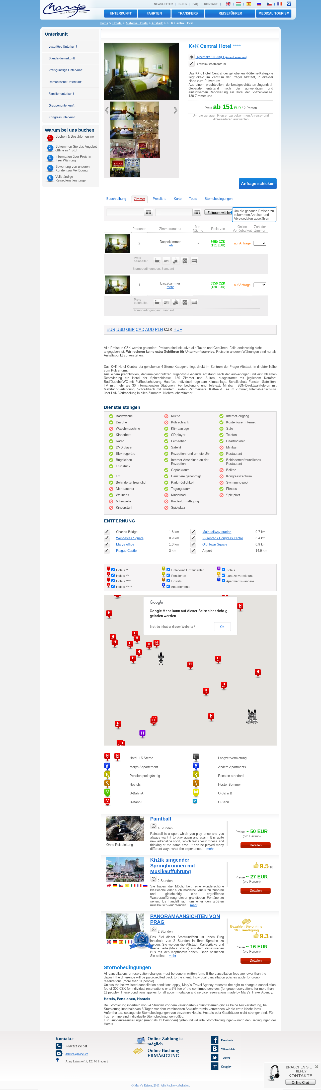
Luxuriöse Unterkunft (63, 46)
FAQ (195, 4)
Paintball (160, 819)
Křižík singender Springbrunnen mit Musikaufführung (172, 865)
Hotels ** (122, 570)
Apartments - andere (240, 581)
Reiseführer (230, 13)
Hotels (117, 23)
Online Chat (300, 1082)
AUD (149, 329)
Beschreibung (116, 199)
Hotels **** (123, 581)
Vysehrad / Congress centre (222, 538)
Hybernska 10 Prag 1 (221, 57)
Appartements (180, 586)
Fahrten (154, 13)
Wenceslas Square (129, 538)
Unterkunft (121, 13)
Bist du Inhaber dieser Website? (172, 626)
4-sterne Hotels (137, 23)
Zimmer (139, 199)
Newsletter (163, 4)
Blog (183, 4)
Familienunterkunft (61, 93)
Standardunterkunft (62, 58)
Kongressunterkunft (62, 117)
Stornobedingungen (218, 199)
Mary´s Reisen (143, 1085)
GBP (130, 329)
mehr (170, 245)
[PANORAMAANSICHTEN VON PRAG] (125, 939)
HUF (178, 329)
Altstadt (157, 23)
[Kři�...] (125, 883)
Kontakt (211, 4)
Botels (230, 570)
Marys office (125, 544)
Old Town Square (214, 544)
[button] (118, 725)
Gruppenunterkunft (61, 105)
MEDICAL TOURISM (274, 13)
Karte (178, 199)
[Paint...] (125, 842)
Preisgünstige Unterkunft (65, 70)
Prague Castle (126, 551)
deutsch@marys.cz (76, 1054)
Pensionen (178, 575)
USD (120, 329)
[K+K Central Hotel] (141, 99)
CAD (140, 329)
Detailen (256, 845)
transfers (188, 13)
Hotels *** (122, 575)
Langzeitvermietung (240, 575)
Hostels (176, 581)
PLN (159, 329)
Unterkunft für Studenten (187, 570)
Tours (193, 199)
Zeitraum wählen (219, 213)
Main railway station (216, 532)
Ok (222, 627)
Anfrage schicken (258, 183)
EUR (111, 329)
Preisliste (159, 199)
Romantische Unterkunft (65, 81)
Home (104, 23)
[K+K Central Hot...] (117, 175)
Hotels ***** (124, 586)
